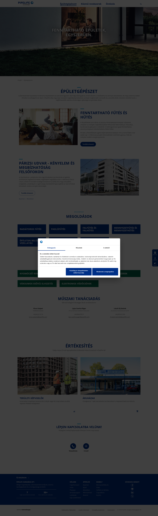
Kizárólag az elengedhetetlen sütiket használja (78, 272)
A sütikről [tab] (106, 248)
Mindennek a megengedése (105, 271)
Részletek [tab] (79, 248)
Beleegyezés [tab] (51, 248)
